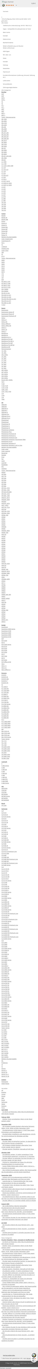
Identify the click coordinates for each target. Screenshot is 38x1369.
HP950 (3, 612)
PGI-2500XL (4, 291)
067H (3, 272)
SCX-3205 (4, 952)
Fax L (3, 243)
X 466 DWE (4, 781)
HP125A (3, 480)
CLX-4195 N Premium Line (9, 919)
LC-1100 (3, 164)
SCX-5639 (4, 1018)
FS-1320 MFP (5, 690)
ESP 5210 (4, 646)
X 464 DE (4, 773)
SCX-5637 (4, 1008)
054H (3, 270)
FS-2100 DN (5, 702)
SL (2, 1066)
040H (3, 260)
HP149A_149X (5, 496)
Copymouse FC (6, 241)
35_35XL (3, 368)
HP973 (3, 622)
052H (3, 268)
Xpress (3, 1068)
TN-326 (3, 204)
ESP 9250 (4, 660)
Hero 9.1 (4, 668)
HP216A (3, 509)
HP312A (3, 534)
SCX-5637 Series (6, 1016)
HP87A (3, 593)
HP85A (3, 591)
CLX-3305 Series (6, 906)
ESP (2, 639)
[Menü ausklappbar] (17, 1)
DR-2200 (4, 125)
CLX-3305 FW (5, 904)
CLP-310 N (4, 815)
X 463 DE (4, 769)
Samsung (4, 1102)
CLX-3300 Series (6, 898)
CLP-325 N (4, 832)
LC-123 (3, 168)
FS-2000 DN (5, 696)
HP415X (3, 567)
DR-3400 (4, 152)
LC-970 (3, 197)
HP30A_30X (4, 532)
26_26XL (3, 358)
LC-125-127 (4, 169)
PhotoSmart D (5, 428)
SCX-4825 (4, 1003)
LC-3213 (3, 179)
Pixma (3, 221)
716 (2, 274)
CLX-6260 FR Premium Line (9, 929)
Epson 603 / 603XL (7, 380)
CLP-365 (3, 844)
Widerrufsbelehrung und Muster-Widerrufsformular (13, 47)
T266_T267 (4, 389)
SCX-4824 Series (6, 1001)
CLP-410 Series (6, 847)
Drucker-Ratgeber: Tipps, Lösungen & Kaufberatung (17, 1240)
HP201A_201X (5, 498)
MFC (2, 109)
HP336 (3, 536)
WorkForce (4, 333)
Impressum (6, 72)
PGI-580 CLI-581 (6, 303)
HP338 (3, 540)
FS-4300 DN (5, 718)
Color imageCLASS (7, 239)
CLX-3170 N (4, 871)
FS (2, 685)
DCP (2, 94)
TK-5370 (3, 752)
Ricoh (3, 1100)
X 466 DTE (4, 779)
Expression (4, 310)
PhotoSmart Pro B (6, 441)
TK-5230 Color (5, 747)
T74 (2, 393)
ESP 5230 (4, 650)
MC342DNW (5, 800)
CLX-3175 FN (5, 875)
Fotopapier (4, 1082)
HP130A (3, 486)
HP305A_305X (5, 530)
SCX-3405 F (4, 966)
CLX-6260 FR (5, 927)
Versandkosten (7, 84)
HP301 (3, 519)
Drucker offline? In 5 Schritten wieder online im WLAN (19, 1200)
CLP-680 (3, 855)
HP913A (3, 602)
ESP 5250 (4, 652)
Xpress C (4, 1070)
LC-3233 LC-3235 (6, 183)
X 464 (3, 771)
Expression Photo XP (7, 314)
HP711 (3, 583)
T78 (2, 397)
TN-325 (3, 202)
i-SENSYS (4, 247)
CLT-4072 (4, 1032)
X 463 (3, 767)
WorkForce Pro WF (7, 339)
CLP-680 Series (6, 865)
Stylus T (3, 331)
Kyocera (3, 1106)
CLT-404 (3, 1030)
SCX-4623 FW (5, 979)
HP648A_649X (5, 579)
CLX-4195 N (4, 917)
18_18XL (3, 353)
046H (3, 264)
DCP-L (3, 100)
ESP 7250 (4, 656)
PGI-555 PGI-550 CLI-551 (8, 299)
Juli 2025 (4, 1223)
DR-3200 (4, 146)
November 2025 (6, 1139)
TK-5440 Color (5, 756)
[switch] (34, 1361)
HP (2, 1090)
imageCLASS (5, 248)
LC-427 (3, 195)
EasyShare (4, 627)
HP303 (3, 523)
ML (2, 1061)
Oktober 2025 (5, 1152)
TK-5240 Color (5, 749)
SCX (2, 941)
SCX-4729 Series (6, 997)
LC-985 (3, 200)
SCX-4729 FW (5, 993)
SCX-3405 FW (5, 968)
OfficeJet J (4, 410)
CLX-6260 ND (5, 935)
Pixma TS (4, 235)
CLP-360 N (4, 838)
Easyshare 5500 (6, 635)
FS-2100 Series (5, 704)
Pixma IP (4, 223)
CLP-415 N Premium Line (9, 851)
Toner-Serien (5, 739)
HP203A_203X (5, 499)
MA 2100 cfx (5, 731)
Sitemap (5, 65)
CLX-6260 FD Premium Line (9, 925)
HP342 (3, 544)
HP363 (3, 558)
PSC (2, 467)
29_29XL (3, 362)
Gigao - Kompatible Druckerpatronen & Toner (17, 29)
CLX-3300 (4, 896)
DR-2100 (4, 123)
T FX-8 (3, 305)
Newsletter (6, 68)
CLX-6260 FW (5, 931)
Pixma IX (4, 225)
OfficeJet (4, 405)
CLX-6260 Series (6, 939)
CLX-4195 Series (6, 921)
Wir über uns (7, 55)
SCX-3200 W (5, 950)
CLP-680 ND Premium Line (9, 863)
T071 (2, 382)
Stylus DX (4, 322)
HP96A (3, 618)
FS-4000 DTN (5, 712)
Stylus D (3, 320)
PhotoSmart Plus (6, 432)
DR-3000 (4, 142)
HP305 (3, 529)
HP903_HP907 (5, 598)
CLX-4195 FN (5, 911)
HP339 (3, 542)
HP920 (3, 604)
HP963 (3, 616)
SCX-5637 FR (5, 1014)
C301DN (3, 790)
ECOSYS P (4, 681)
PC (2, 254)
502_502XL (4, 374)
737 (2, 278)
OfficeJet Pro (5, 414)
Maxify (3, 216)
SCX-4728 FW (5, 989)
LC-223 (3, 173)
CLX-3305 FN (5, 902)
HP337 (3, 538)
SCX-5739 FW (5, 1026)
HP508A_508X (5, 573)
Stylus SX (4, 329)
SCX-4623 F (4, 975)
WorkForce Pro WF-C (7, 341)
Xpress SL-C (5, 1074)
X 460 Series (5, 766)
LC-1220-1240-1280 (7, 166)
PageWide (4, 465)
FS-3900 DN (5, 706)
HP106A (3, 474)
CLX (2, 867)
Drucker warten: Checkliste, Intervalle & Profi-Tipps (18, 1149)
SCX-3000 (4, 944)
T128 (2, 384)
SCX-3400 (4, 956)
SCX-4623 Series (6, 981)
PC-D (2, 256)
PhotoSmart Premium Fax (9, 437)
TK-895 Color (5, 758)
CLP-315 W (4, 822)
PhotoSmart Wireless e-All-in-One (11, 445)
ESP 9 (3, 658)
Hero (2, 664)
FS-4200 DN (5, 716)
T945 (2, 399)
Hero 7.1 (4, 666)
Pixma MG (4, 227)
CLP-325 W (4, 834)
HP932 (3, 606)
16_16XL (3, 351)
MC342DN (4, 798)
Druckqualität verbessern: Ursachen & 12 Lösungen (18, 1156)
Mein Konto (6, 32)
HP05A (3, 472)
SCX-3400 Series (6, 960)
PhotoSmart (5, 420)
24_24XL (3, 357)
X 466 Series (5, 783)
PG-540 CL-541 (5, 281)
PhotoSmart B (5, 424)
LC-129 (3, 171)
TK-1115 (3, 741)
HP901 (3, 596)
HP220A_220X (5, 513)
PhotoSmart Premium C (8, 436)
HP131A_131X (5, 488)
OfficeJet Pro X (5, 418)
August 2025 (5, 1204)
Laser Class (4, 250)
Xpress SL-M (5, 1076)
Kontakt (5, 36)
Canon (3, 1094)
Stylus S (3, 327)
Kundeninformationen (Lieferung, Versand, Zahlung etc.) (19, 76)
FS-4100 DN (5, 714)
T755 (2, 395)
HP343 (3, 546)
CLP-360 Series (6, 842)
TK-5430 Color (5, 754)
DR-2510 (4, 140)
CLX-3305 (4, 900)
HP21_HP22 (4, 505)
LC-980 (3, 199)
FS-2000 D (4, 694)
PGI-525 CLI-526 (6, 297)
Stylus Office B (5, 324)
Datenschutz (7, 39)
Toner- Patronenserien (8, 117)
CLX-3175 (4, 873)
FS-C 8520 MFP (5, 725)
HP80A (3, 587)
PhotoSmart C (5, 426)
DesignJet (4, 453)
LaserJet (3, 463)
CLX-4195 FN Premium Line (9, 913)
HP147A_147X (5, 494)
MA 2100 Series (6, 737)
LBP (2, 252)
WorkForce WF (5, 347)
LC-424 (3, 191)
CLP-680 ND (5, 861)
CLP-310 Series (6, 816)
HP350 (3, 552)
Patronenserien (6, 349)
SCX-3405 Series (6, 970)
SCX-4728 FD (5, 987)
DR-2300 (4, 129)
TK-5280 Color (5, 751)
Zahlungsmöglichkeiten (10, 87)
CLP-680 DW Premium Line (9, 859)
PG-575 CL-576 (5, 287)
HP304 (3, 525)
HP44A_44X (4, 569)
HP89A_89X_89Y (6, 594)
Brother (3, 1092)
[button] (27, 3)
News (4, 58)
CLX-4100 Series (6, 910)
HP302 (3, 521)
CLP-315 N (4, 820)
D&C (2, 1098)
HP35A (3, 556)
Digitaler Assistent (5, 1368)
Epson (3, 1096)
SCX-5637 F (4, 1010)
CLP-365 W (4, 846)
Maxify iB (4, 217)
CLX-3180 (4, 882)
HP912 (3, 600)
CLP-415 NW (5, 853)
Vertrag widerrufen (9, 1355)
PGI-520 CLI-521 (6, 295)
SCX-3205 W (5, 954)
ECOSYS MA (5, 679)
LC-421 (3, 187)
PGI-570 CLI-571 (6, 301)
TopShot (4, 468)
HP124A (3, 478)
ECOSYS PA (4, 683)
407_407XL (4, 372)
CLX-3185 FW (5, 888)
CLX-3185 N (4, 890)
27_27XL (3, 360)
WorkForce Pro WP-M (7, 345)
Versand (29, 1358)
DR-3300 (4, 150)
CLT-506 (3, 1037)
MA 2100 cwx (5, 735)
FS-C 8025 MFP (5, 723)
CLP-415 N (4, 849)
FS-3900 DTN (5, 708)
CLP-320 (3, 824)
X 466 (3, 775)
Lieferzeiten (6, 80)
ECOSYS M (4, 677)
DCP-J (3, 98)
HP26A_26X (4, 515)
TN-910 (3, 210)
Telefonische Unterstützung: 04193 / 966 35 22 (17, 25)
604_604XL (4, 378)
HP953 (3, 614)
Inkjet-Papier (5, 1083)
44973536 (4, 788)
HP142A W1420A (6, 492)
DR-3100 (4, 144)
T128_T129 (4, 386)
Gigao (3, 1104)
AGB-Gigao (6, 51)
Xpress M (4, 1072)
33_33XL (3, 364)
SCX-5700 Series (6, 1020)
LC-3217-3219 (5, 181)
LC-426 (3, 193)
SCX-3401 (4, 962)
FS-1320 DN (5, 688)
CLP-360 (3, 836)
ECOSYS (3, 675)
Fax (2, 459)
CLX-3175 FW (5, 877)
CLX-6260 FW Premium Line (9, 933)
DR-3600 (4, 154)
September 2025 (6, 1175)
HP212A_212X (5, 507)
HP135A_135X (5, 490)
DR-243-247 (5, 137)
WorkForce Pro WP (7, 343)
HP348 (3, 550)
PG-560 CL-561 (5, 285)
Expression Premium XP (8, 316)
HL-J (2, 106)
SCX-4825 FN (5, 1004)
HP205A (3, 501)
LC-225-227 (4, 175)
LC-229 (3, 177)
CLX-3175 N (4, 879)
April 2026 (4, 1110)
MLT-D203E (4, 1053)
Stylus (3, 318)
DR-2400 (4, 131)
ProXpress (4, 1063)
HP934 (3, 608)
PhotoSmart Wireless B (8, 443)
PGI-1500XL (4, 289)
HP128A (3, 484)
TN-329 (3, 206)
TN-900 (3, 208)
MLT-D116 (4, 1051)
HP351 (3, 554)
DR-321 (3, 148)
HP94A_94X (4, 610)
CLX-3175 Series (6, 880)
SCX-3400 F (4, 958)
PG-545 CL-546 (5, 283)
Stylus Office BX (6, 326)
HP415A (3, 565)
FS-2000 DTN (5, 698)
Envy (2, 457)
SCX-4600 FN (5, 973)
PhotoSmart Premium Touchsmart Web (13, 439)
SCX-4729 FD (5, 991)
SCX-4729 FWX (5, 995)
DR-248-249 (5, 138)
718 (2, 276)
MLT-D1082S (5, 1047)
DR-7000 (4, 158)
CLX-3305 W (5, 908)
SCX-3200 (4, 946)
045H (3, 262)
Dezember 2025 (6, 1124)
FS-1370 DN (5, 692)
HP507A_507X (5, 571)
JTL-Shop (22, 1364)
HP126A (3, 482)
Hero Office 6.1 (6, 670)
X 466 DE (4, 777)
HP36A (3, 561)
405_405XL (4, 370)
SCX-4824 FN (5, 999)
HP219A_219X (5, 511)
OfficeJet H (4, 408)
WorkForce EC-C (6, 337)
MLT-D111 (4, 1049)
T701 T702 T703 (6, 391)
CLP (2, 811)
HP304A (3, 527)
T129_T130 (4, 388)
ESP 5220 (4, 648)
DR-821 (3, 160)
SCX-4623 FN (5, 977)
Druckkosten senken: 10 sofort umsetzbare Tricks (17, 1154)
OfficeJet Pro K (5, 416)
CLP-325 (3, 830)
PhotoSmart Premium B (8, 434)
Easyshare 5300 (6, 633)
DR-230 (3, 127)
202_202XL (4, 355)
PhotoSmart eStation (7, 430)
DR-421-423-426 (6, 156)
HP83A (3, 589)
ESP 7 (3, 654)
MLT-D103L (4, 1041)
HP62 (3, 577)
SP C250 (3, 805)
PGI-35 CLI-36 (5, 293)
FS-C (2, 719)
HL (2, 102)
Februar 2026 (5, 1117)
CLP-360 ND (5, 840)
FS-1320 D (4, 687)
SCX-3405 (4, 964)
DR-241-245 (5, 133)
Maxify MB (4, 219)
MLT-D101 (4, 1039)
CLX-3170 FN (5, 869)
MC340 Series (5, 796)
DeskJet (3, 455)
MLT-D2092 (4, 1057)
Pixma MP (4, 229)
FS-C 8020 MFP (5, 721)
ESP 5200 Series (6, 644)
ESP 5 (3, 642)
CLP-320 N (4, 826)
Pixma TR (4, 233)
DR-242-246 (5, 135)
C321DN (3, 792)
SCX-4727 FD (5, 985)
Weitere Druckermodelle (9, 237)
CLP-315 (3, 818)
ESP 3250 (4, 640)
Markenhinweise (8, 42)
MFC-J (3, 113)
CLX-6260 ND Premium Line (9, 937)
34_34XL (3, 366)
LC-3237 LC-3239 (6, 185)
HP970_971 (4, 620)
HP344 (3, 548)
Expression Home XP (7, 312)
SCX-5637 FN (5, 1012)
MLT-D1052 (4, 1045)
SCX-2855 (4, 942)
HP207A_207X (5, 503)
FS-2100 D (4, 700)
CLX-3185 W (5, 894)
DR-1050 (4, 119)
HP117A (3, 476)
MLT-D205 (4, 1055)
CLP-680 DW (5, 857)
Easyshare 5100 (6, 631)
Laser (3, 461)
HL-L (2, 107)
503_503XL (4, 376)
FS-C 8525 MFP (5, 727)
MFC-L (3, 115)
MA (2, 729)
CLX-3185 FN (5, 886)
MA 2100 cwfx (5, 733)
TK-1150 (3, 743)
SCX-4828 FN (5, 1006)
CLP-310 (3, 813)
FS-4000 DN (5, 710)
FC (2, 245)
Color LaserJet (5, 451)
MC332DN (4, 794)
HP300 (3, 517)
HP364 (3, 560)
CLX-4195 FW (5, 915)
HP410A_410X (5, 563)
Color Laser (4, 449)
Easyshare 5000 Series (8, 629)
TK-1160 (3, 745)
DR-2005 (4, 121)
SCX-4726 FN (5, 983)
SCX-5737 (4, 1022)
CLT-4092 (4, 1034)
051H (3, 266)
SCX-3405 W (5, 972)
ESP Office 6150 (6, 662)
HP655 (3, 581)
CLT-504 (3, 1035)
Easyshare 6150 (6, 637)
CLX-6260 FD (5, 923)
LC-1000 (3, 162)
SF (2, 1065)
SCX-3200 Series (6, 948)
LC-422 (3, 189)
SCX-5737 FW (5, 1024)
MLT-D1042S (5, 1043)
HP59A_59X (4, 575)
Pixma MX (4, 231)
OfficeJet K (4, 412)
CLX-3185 (4, 884)
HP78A (3, 585)
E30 (2, 279)
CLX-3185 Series (6, 892)
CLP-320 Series (6, 828)
